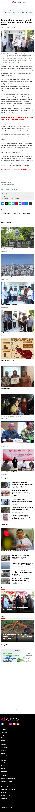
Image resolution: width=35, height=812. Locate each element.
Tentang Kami (5, 787)
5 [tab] (22, 614)
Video (3, 616)
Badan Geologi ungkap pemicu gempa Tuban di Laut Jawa (17, 443)
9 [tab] (26, 643)
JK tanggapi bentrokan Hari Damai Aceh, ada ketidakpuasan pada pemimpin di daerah (16, 549)
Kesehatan (4, 760)
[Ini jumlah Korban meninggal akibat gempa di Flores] (5, 557)
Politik (3, 763)
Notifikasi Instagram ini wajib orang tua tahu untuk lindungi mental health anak (21, 517)
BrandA (3, 792)
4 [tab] (20, 614)
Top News (4, 524)
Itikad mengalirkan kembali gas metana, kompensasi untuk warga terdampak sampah (16, 276)
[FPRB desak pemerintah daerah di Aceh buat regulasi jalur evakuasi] (17, 237)
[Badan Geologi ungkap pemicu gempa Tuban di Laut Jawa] (17, 432)
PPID (2, 801)
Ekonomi (4, 756)
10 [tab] (28, 643)
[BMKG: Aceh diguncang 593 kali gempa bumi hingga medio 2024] (17, 348)
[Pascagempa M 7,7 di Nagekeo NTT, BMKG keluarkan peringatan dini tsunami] (5, 573)
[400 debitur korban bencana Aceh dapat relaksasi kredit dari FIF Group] (5, 510)
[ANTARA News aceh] (19, 2)
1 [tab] (12, 614)
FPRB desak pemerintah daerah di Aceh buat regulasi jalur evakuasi (16, 248)
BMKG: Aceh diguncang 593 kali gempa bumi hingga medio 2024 (15, 359)
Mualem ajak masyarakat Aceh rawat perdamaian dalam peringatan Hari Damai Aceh (21, 580)
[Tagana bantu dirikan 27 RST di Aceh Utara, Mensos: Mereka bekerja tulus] (17, 404)
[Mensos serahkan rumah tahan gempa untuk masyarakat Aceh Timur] (17, 460)
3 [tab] (17, 614)
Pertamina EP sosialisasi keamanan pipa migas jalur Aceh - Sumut (22, 501)
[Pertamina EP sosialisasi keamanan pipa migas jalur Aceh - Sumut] (5, 502)
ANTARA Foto (5, 795)
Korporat (4, 798)
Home (6, 11)
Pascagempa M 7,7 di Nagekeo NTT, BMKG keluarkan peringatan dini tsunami (22, 572)
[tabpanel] (17, 602)
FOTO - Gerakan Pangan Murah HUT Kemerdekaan (15, 608)
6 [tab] (19, 643)
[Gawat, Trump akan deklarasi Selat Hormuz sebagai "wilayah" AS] (5, 565)
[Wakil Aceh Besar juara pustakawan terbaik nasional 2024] (17, 376)
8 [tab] (23, 643)
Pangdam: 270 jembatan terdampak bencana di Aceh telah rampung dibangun (22, 484)
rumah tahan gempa (11, 210)
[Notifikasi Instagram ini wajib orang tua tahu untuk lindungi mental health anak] (5, 517)
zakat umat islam (24, 213)
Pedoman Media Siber (8, 789)
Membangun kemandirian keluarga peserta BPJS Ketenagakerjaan (17, 703)
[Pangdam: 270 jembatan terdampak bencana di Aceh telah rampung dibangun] (5, 485)
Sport (3, 753)
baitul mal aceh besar (9, 213)
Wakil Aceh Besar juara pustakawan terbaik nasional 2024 (15, 387)
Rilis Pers (4, 771)
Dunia (3, 765)
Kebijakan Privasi (6, 781)
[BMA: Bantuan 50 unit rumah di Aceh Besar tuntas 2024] (17, 320)
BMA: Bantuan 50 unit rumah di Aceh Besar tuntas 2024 (17, 331)
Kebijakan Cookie (6, 784)
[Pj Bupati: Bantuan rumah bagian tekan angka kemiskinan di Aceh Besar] (17, 293)
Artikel (3, 768)
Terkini (3, 729)
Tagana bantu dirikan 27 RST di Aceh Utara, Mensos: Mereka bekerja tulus (15, 415)
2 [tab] (15, 614)
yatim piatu (16, 217)
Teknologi (4, 747)
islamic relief (6, 217)
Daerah (12, 11)
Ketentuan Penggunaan (8, 778)
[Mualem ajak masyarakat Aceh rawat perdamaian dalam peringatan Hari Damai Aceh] (5, 581)
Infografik (4, 645)
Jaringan (4, 775)
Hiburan (3, 750)
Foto (2, 587)
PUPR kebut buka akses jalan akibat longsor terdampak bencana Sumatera (17, 636)
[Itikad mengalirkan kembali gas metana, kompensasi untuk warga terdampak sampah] (17, 265)
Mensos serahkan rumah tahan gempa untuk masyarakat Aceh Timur (16, 470)
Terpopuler (5, 478)
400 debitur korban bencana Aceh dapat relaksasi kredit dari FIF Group (22, 509)
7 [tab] (21, 643)
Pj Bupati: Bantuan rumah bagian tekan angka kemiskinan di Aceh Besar (16, 303)
